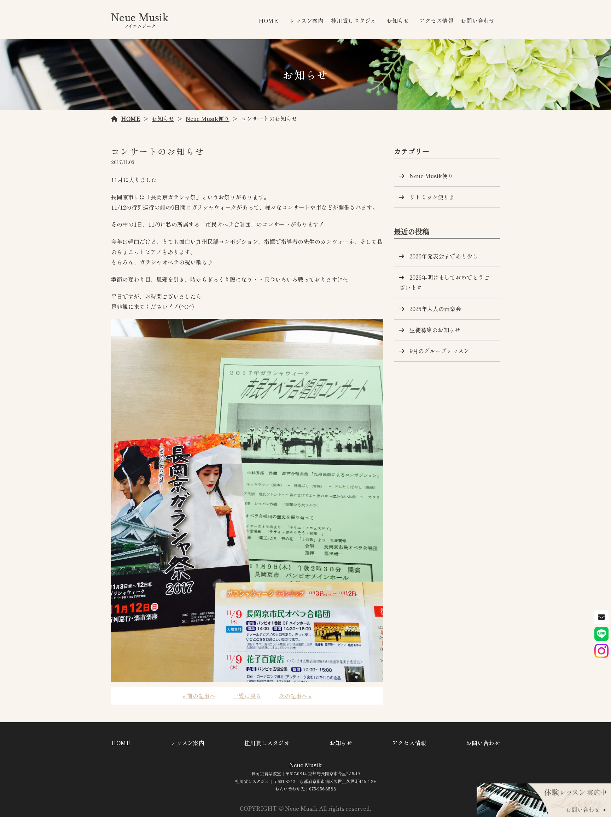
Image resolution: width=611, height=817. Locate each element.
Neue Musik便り (207, 118)
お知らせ (397, 20)
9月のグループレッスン (439, 350)
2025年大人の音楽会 (435, 308)
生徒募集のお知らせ (434, 330)
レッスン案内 (307, 20)
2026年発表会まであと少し (443, 256)
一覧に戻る (247, 695)
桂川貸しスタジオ (353, 20)
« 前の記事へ (199, 695)
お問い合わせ (478, 20)
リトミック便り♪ (432, 197)
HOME (268, 20)
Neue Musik (305, 764)
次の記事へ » (295, 695)
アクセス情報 (436, 20)
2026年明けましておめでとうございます (444, 282)
